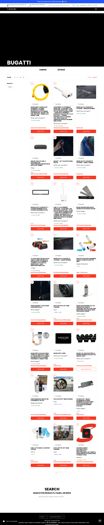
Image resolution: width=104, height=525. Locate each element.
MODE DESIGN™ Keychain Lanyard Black (40, 306)
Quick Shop (86, 131)
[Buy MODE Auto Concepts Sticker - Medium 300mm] (86, 92)
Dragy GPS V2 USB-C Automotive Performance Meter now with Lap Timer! (40, 163)
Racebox (79, 457)
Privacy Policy (74, 522)
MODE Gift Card (59, 353)
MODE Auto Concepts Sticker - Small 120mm (84, 161)
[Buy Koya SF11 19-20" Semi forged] (63, 433)
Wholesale (38, 522)
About (26, 522)
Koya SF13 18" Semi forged (63, 399)
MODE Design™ (81, 211)
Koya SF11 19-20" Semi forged (61, 448)
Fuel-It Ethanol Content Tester (40, 448)
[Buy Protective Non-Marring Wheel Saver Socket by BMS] (86, 243)
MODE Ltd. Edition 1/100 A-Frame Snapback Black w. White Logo (86, 354)
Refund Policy (82, 522)
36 (20, 77)
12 (14, 77)
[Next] (70, 472)
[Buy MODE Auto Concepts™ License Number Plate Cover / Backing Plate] (40, 192)
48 (23, 77)
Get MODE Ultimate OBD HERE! (37, 4)
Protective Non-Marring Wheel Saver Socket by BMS (86, 260)
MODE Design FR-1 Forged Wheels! (15, 4)
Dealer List (31, 522)
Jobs (88, 522)
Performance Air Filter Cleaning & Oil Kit (39, 399)
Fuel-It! (33, 452)
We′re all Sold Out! (86, 369)
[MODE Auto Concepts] (12, 9)
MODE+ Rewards (45, 522)
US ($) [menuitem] (95, 5)
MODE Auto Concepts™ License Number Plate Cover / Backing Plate (40, 208)
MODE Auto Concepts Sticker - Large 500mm (62, 259)
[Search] (73, 5)
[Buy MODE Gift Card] (63, 338)
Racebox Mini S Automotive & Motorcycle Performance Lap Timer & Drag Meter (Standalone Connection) (86, 451)
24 (17, 77)
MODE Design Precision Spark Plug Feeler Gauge (85, 208)
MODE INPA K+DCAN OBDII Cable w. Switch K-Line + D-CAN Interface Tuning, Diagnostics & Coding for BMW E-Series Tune (40, 356)
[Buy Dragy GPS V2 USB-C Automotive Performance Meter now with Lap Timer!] (40, 146)
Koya (55, 310)
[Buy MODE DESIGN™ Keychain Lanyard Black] (40, 291)
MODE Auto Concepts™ (38, 118)
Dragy (32, 168)
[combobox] (60, 5)
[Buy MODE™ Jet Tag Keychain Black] (63, 146)
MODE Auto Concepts (50, 520)
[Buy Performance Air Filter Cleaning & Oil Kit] (40, 384)
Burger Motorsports (82, 264)
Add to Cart (40, 131)
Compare (35, 104)
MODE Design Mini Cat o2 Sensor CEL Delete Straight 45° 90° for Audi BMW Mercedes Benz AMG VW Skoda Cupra (86, 308)
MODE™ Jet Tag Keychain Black (63, 161)
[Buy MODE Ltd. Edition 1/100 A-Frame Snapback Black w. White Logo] (86, 338)
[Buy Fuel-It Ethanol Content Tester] (40, 433)
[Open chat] (100, 521)
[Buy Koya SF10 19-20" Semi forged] (63, 291)
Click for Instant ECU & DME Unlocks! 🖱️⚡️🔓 (52, 2)
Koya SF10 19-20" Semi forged (61, 306)
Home (89, 77)
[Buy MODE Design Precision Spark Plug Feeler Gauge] (86, 192)
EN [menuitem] (91, 5)
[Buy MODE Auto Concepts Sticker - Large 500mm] (63, 243)
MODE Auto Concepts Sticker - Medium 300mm (85, 107)
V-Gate (33, 268)
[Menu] (96, 9)
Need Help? (21, 522)
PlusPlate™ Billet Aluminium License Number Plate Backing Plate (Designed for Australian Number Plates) (84, 402)
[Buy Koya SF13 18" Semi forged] (63, 384)
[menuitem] (81, 5)
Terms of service (65, 522)
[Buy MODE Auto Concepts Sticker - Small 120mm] (86, 146)
